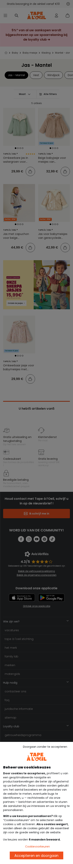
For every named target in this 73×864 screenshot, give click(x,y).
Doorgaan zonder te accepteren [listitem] (45, 747)
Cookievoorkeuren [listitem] (37, 846)
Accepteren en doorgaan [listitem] (36, 855)
